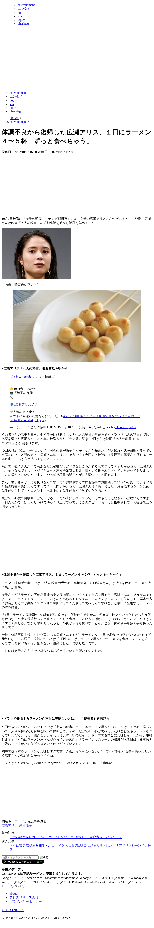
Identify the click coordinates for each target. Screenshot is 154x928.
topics (21, 20)
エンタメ (24, 8)
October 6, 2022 (126, 427)
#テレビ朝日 (72, 416)
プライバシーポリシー (26, 901)
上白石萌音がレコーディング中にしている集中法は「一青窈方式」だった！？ (66, 837)
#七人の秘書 (22, 377)
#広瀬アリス (22, 404)
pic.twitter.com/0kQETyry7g (28, 420)
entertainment (26, 5)
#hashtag (23, 23)
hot (20, 12)
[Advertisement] (75, 78)
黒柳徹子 (25, 825)
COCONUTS (13, 910)
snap (20, 16)
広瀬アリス (10, 825)
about (13, 893)
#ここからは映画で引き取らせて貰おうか (110, 416)
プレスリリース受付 (24, 897)
